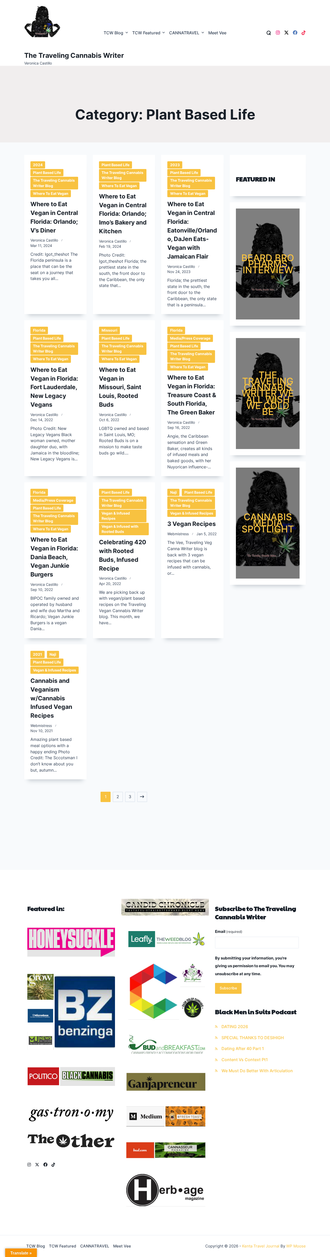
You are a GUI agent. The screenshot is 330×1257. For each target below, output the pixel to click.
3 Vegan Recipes (191, 523)
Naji (173, 492)
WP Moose (296, 1246)
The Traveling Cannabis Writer (74, 55)
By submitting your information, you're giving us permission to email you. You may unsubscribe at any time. (254, 966)
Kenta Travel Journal (260, 1246)
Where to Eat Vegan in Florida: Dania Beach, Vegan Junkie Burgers (54, 557)
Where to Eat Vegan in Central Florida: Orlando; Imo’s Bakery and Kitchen (123, 214)
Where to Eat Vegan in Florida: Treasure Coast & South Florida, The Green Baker (191, 395)
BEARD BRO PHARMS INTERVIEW (267, 264)
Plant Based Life (47, 173)
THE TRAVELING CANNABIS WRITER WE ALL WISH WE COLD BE (268, 393)
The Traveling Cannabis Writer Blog (54, 183)
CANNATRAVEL (184, 32)
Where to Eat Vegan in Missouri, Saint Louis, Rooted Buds (120, 387)
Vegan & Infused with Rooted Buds (120, 529)
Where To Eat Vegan (50, 193)
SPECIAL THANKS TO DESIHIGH (252, 1037)
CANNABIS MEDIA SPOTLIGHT (268, 523)
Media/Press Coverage (190, 338)
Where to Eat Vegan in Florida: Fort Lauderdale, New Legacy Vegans (54, 387)
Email (228, 931)
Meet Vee (217, 32)
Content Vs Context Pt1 (244, 1059)
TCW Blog (113, 32)
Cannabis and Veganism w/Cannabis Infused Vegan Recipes (51, 698)
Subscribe (228, 988)
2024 (38, 165)
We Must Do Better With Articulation (257, 1070)
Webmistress (178, 534)
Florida (39, 330)
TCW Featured (146, 32)
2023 (175, 165)
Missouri (109, 330)
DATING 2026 (234, 1026)
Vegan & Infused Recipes (116, 516)
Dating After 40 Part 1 (242, 1048)
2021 (37, 654)
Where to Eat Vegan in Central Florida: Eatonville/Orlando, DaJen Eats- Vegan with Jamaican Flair (192, 230)
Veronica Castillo (44, 240)
